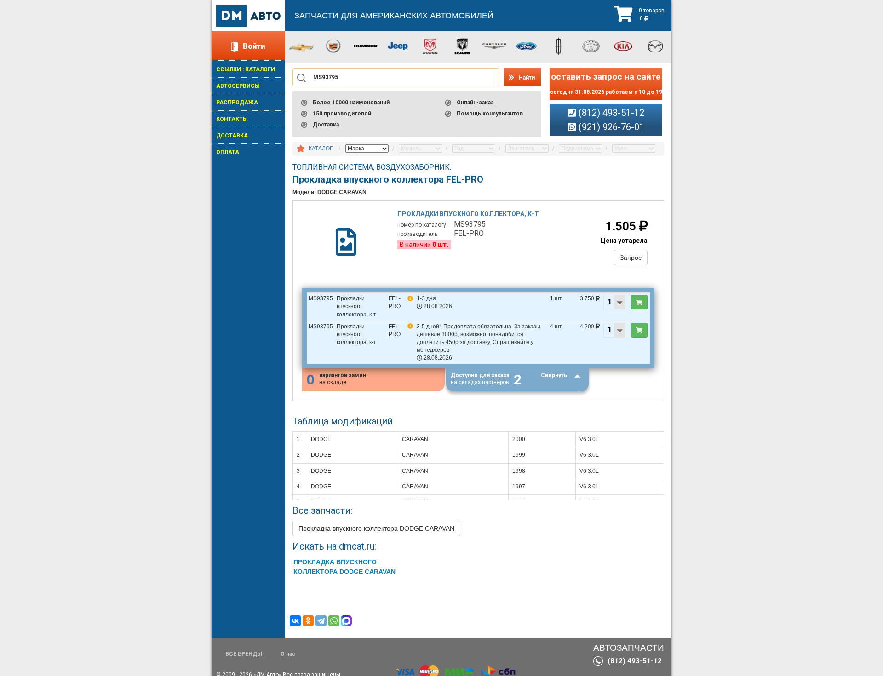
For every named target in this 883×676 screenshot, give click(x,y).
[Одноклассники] (308, 620)
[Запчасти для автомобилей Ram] (462, 45)
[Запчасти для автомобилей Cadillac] (333, 45)
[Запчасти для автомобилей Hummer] (365, 45)
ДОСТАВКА (232, 135)
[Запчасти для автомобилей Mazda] (655, 45)
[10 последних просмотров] (301, 149)
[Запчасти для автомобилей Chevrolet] (301, 47)
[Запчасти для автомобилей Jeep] (398, 45)
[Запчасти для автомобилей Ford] (526, 45)
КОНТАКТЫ (232, 119)
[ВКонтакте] (295, 620)
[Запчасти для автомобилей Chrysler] (494, 45)
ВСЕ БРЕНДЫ (243, 654)
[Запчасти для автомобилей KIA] (623, 45)
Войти (254, 46)
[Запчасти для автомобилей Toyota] (591, 45)
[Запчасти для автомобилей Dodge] (430, 45)
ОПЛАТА (227, 152)
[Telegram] (321, 620)
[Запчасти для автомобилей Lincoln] (559, 45)
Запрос (631, 257)
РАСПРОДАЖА (237, 102)
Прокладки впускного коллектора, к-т (468, 214)
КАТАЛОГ (321, 148)
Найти (527, 77)
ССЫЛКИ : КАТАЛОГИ (245, 69)
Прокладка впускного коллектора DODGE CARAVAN (376, 528)
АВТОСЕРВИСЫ (238, 86)
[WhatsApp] (333, 620)
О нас (288, 654)
